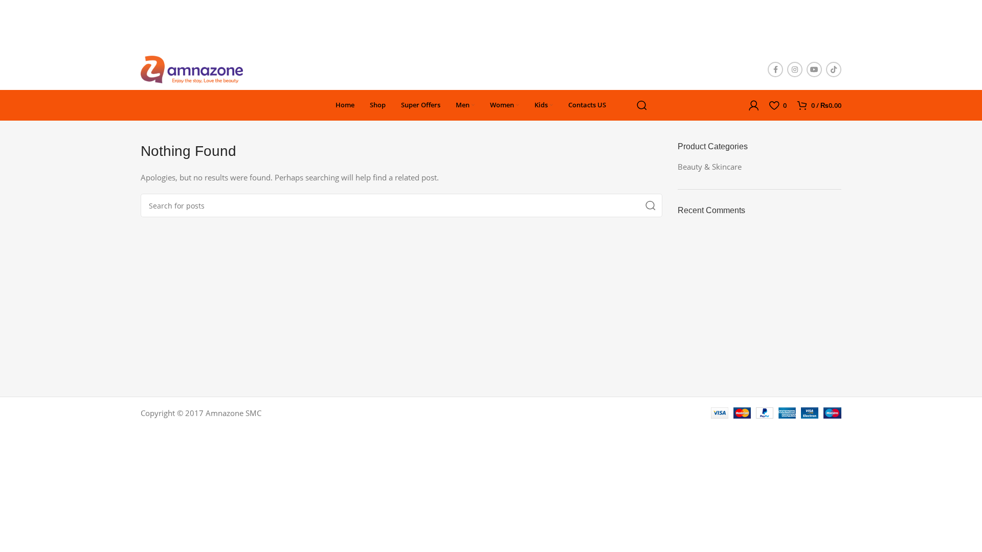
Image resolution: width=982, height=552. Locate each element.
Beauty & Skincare (710, 167)
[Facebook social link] (775, 69)
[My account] (754, 105)
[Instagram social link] (794, 69)
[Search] (642, 105)
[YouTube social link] (814, 69)
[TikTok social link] (833, 69)
